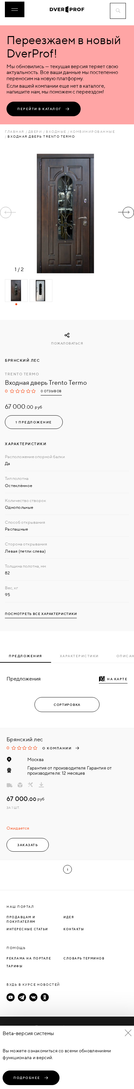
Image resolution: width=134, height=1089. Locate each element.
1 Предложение (34, 422)
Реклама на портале (29, 958)
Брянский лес (22, 360)
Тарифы (14, 966)
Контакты (73, 929)
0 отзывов (51, 391)
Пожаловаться (67, 343)
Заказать (27, 845)
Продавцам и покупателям (21, 919)
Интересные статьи (27, 929)
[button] (126, 212)
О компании (57, 748)
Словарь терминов (83, 958)
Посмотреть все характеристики (41, 614)
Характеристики (79, 656)
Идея (68, 917)
